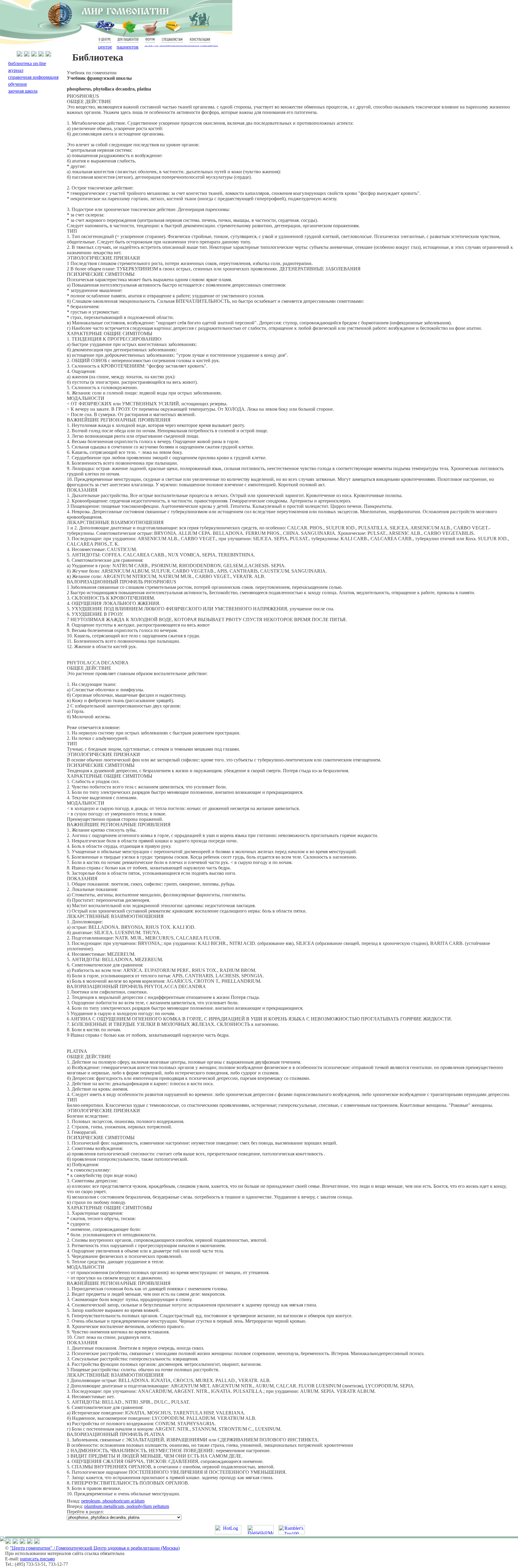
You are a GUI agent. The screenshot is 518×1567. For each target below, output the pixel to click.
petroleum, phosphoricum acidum (112, 1500)
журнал (15, 70)
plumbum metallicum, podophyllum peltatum (126, 1506)
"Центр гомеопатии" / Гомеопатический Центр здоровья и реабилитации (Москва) (95, 1548)
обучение (17, 84)
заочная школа (22, 91)
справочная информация (33, 77)
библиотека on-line (27, 63)
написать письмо (37, 1558)
